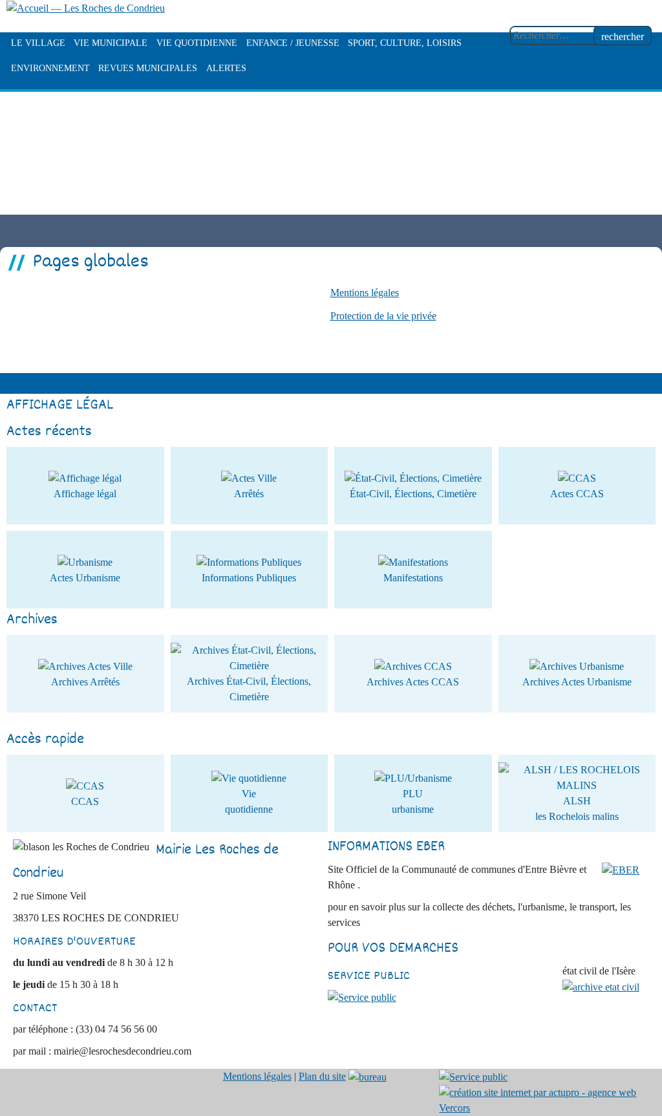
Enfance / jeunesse (292, 43)
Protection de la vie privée (383, 315)
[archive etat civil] (600, 986)
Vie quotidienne (196, 43)
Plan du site (322, 1076)
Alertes (226, 68)
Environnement (50, 68)
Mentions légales (364, 292)
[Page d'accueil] (85, 7)
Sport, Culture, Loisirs (405, 43)
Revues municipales (147, 68)
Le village (38, 43)
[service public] (362, 996)
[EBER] (620, 869)
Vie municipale (110, 43)
